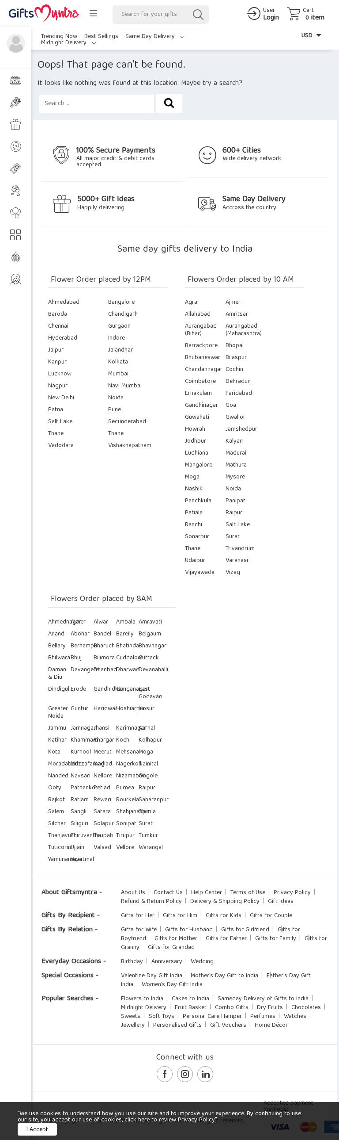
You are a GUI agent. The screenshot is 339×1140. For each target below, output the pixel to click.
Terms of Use (247, 893)
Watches (295, 1016)
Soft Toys (161, 1016)
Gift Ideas (281, 901)
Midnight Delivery (64, 43)
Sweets (130, 1016)
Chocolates (306, 1007)
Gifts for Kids (223, 915)
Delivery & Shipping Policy (225, 901)
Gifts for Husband (189, 930)
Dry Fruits (270, 1007)
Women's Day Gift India (172, 984)
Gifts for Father (226, 938)
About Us (133, 893)
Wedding (202, 961)
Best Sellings (101, 36)
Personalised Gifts (177, 1025)
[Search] (197, 14)
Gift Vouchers (228, 1025)
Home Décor (271, 1025)
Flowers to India (142, 999)
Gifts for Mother (175, 938)
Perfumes (262, 1016)
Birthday (132, 961)
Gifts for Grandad (171, 947)
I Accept (37, 1130)
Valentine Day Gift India (151, 976)
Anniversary (166, 961)
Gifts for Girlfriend (245, 930)
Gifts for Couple (271, 915)
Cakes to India (190, 999)
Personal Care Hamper (212, 1016)
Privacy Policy (292, 893)
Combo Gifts (232, 1007)
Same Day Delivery (151, 36)
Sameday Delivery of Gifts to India (263, 999)
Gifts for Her (137, 915)
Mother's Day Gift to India (224, 976)
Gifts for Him (180, 915)
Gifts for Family (275, 938)
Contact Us (168, 893)
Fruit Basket (191, 1007)
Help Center (206, 893)
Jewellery (133, 1025)
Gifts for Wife (139, 930)
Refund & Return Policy (151, 901)
